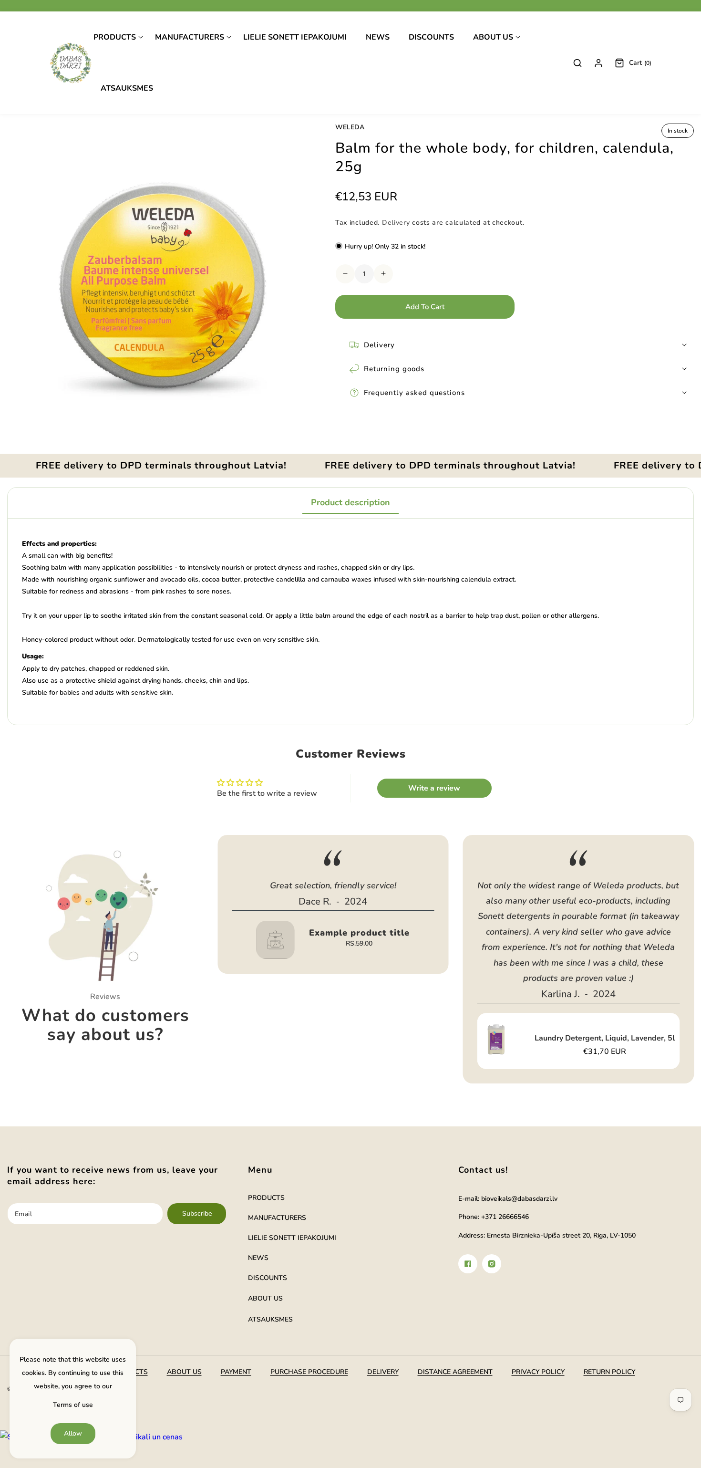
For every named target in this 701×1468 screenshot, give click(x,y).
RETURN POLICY (609, 1371)
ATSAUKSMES (270, 1319)
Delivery (396, 222)
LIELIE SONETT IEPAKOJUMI (292, 1237)
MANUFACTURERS (277, 1217)
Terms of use (73, 1404)
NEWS (258, 1257)
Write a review (434, 788)
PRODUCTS (266, 1197)
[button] (118, 37)
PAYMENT (236, 1371)
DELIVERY (383, 1371)
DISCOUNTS (267, 1277)
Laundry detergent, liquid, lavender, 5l (605, 1038)
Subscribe (197, 1213)
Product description (350, 502)
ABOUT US (265, 1298)
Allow (73, 1433)
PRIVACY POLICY (538, 1371)
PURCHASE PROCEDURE (309, 1371)
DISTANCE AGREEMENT (455, 1371)
